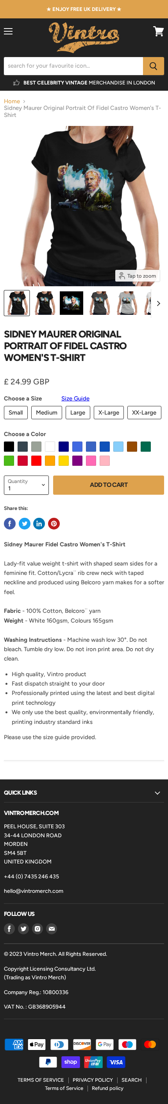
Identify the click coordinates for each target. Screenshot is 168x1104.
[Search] (153, 66)
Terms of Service (64, 1088)
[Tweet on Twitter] (24, 524)
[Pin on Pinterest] (54, 524)
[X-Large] (110, 421)
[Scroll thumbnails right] (157, 303)
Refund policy (107, 1088)
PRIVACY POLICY (93, 1080)
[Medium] (47, 421)
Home (12, 101)
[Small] (17, 421)
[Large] (79, 421)
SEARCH (132, 1080)
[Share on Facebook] (10, 524)
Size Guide (75, 398)
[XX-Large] (145, 421)
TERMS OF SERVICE (41, 1080)
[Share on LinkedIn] (39, 524)
